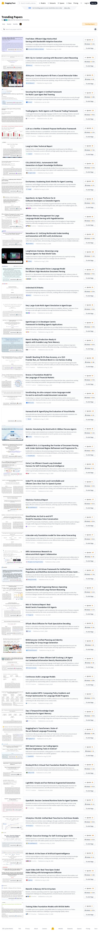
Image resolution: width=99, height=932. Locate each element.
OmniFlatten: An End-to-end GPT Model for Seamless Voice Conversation (42, 517)
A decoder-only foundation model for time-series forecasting (51, 535)
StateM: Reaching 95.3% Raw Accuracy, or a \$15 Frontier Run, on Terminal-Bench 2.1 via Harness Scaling (49, 358)
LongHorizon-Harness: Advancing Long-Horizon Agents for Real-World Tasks (42, 252)
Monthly (15, 24)
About (36, 928)
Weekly (9, 24)
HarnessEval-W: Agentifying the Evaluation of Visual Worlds (50, 411)
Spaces (62, 3)
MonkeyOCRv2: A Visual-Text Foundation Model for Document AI (52, 765)
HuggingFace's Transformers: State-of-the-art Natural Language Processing (42, 729)
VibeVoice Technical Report (37, 500)
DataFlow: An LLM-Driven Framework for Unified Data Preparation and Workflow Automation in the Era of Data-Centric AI (52, 570)
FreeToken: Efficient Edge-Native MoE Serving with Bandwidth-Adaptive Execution (44, 40)
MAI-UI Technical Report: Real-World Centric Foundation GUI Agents (41, 605)
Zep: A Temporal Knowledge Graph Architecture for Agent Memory (40, 712)
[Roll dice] (95, 29)
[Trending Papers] (21, 24)
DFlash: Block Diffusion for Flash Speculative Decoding (48, 623)
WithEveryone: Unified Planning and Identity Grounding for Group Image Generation (44, 641)
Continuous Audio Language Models (40, 676)
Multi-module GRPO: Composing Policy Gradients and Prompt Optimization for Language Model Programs (48, 694)
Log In (87, 3)
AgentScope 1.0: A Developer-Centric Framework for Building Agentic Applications (44, 323)
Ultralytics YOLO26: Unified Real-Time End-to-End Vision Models (52, 818)
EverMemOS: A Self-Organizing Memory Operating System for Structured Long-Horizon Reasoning (46, 588)
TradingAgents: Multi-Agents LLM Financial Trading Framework (52, 111)
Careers (44, 928)
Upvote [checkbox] (90, 40)
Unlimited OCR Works (34, 287)
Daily (3, 24)
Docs (70, 3)
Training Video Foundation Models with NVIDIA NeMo (48, 906)
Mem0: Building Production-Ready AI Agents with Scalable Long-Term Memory (43, 340)
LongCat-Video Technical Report (39, 146)
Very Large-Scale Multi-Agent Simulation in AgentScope (49, 305)
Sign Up (93, 3)
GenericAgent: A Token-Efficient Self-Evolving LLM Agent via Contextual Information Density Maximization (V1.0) (49, 658)
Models (43, 3)
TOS (19, 928)
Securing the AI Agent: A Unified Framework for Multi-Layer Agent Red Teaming (44, 93)
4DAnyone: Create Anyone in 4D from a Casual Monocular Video (52, 75)
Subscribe (67, 8)
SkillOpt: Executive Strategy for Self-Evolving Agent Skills (49, 835)
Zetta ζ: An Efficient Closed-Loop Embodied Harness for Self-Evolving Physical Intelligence (45, 464)
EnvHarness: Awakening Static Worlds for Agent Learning (49, 181)
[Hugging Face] (52, 928)
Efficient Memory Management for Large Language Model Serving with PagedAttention (45, 217)
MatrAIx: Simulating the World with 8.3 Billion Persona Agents (51, 429)
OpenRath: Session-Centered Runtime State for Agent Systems (52, 800)
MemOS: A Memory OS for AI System (41, 889)
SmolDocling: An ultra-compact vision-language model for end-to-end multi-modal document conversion (48, 393)
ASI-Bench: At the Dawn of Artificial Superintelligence (48, 853)
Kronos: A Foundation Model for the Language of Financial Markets (40, 376)
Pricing (75, 3)
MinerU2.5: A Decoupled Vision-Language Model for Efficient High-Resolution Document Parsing (45, 270)
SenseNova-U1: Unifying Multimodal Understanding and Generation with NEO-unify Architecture (47, 234)
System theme (8, 928)
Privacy (27, 928)
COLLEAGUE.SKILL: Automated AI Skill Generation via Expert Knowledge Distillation (44, 163)
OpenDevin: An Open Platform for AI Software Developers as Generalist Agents (43, 199)
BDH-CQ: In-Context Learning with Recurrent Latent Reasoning (52, 58)
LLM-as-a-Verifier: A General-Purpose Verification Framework (51, 128)
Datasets (53, 3)
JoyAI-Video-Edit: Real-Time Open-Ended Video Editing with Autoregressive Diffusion (43, 871)
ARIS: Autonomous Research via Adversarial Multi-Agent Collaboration (41, 552)
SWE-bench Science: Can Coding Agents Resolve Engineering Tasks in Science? (42, 747)
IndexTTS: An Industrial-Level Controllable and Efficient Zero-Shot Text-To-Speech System (45, 482)
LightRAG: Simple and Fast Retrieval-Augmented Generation (50, 783)
